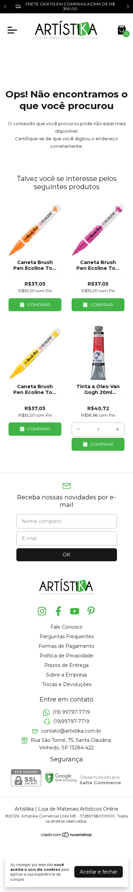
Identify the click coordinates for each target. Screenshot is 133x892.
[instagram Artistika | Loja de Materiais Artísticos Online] (41, 611)
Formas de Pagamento (66, 646)
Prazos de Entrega (66, 665)
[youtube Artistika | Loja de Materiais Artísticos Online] (74, 611)
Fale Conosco (66, 627)
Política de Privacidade (66, 656)
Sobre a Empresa (66, 675)
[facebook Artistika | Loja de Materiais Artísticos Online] (58, 611)
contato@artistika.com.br (71, 731)
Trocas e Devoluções (66, 684)
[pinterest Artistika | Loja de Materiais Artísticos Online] (91, 611)
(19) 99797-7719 (71, 712)
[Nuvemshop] (67, 836)
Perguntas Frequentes (67, 636)
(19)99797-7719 (71, 722)
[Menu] (13, 30)
